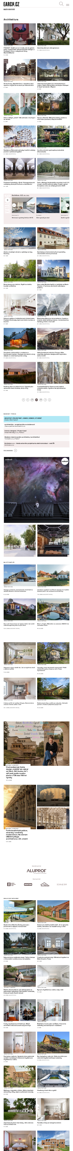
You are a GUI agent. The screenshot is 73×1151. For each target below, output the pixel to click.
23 (32, 400)
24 (36, 400)
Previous (14, 205)
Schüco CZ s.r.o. (21, 195)
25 (41, 400)
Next (67, 205)
